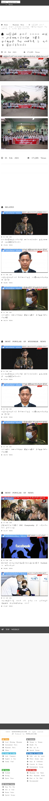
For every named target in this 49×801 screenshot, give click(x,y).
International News (15, 536)
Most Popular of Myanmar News (25, 341)
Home (5, 24)
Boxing (8, 498)
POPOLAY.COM (31, 733)
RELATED (9, 207)
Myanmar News (18, 24)
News (11, 4)
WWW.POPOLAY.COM (19, 731)
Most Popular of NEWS (19, 492)
